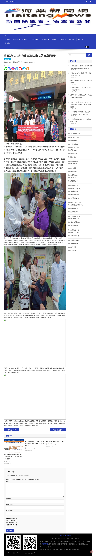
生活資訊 (54, 39)
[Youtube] (20, 68)
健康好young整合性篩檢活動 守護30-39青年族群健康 (81, 74)
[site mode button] (87, 47)
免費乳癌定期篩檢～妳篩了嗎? (55, 441)
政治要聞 (73, 208)
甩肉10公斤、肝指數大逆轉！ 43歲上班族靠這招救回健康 (81, 96)
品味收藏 (73, 185)
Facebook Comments (23, 475)
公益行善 (73, 194)
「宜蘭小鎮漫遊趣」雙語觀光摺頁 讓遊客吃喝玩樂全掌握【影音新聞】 (59, 430)
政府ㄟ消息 (73, 202)
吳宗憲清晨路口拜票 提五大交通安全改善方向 (80, 120)
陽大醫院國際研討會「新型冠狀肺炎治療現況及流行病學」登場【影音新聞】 (35, 443)
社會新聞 (24, 39)
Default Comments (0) (11, 475)
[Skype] (24, 68)
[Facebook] (9, 68)
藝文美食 (73, 232)
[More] (27, 68)
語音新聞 (63, 39)
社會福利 (73, 144)
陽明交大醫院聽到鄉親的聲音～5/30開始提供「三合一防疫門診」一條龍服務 (13, 457)
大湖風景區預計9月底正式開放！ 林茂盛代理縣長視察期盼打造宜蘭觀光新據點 (80, 104)
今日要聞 (7, 39)
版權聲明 (73, 140)
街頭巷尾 (73, 191)
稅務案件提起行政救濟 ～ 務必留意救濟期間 (81, 82)
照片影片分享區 (75, 137)
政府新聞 (15, 39)
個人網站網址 (9, 510)
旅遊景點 (73, 181)
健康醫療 (7, 59)
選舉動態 (73, 212)
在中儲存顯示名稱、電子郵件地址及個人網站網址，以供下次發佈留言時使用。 (11, 523)
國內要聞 (73, 168)
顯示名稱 (8, 498)
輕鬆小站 (71, 39)
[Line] (5, 68)
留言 (7, 482)
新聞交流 (73, 171)
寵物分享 (73, 153)
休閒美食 (73, 236)
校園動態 (73, 198)
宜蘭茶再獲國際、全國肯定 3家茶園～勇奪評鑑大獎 (80, 89)
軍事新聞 (73, 225)
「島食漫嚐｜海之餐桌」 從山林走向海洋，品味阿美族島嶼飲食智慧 (81, 67)
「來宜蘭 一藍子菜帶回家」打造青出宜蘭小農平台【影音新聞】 (12, 430)
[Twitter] (16, 68)
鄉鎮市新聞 (73, 222)
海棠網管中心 (18, 62)
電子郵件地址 (10, 504)
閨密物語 (73, 157)
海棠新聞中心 (7, 463)
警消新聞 (73, 218)
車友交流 (73, 177)
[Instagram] (13, 68)
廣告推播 (73, 247)
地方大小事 (35, 39)
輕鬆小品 (73, 150)
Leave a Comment (30, 62)
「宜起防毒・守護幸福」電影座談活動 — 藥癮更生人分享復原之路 (80, 113)
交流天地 (80, 39)
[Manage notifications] (91, 551)
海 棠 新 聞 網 (65, 535)
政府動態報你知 (75, 205)
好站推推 (7, 43)
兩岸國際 (73, 163)
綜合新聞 (44, 39)
